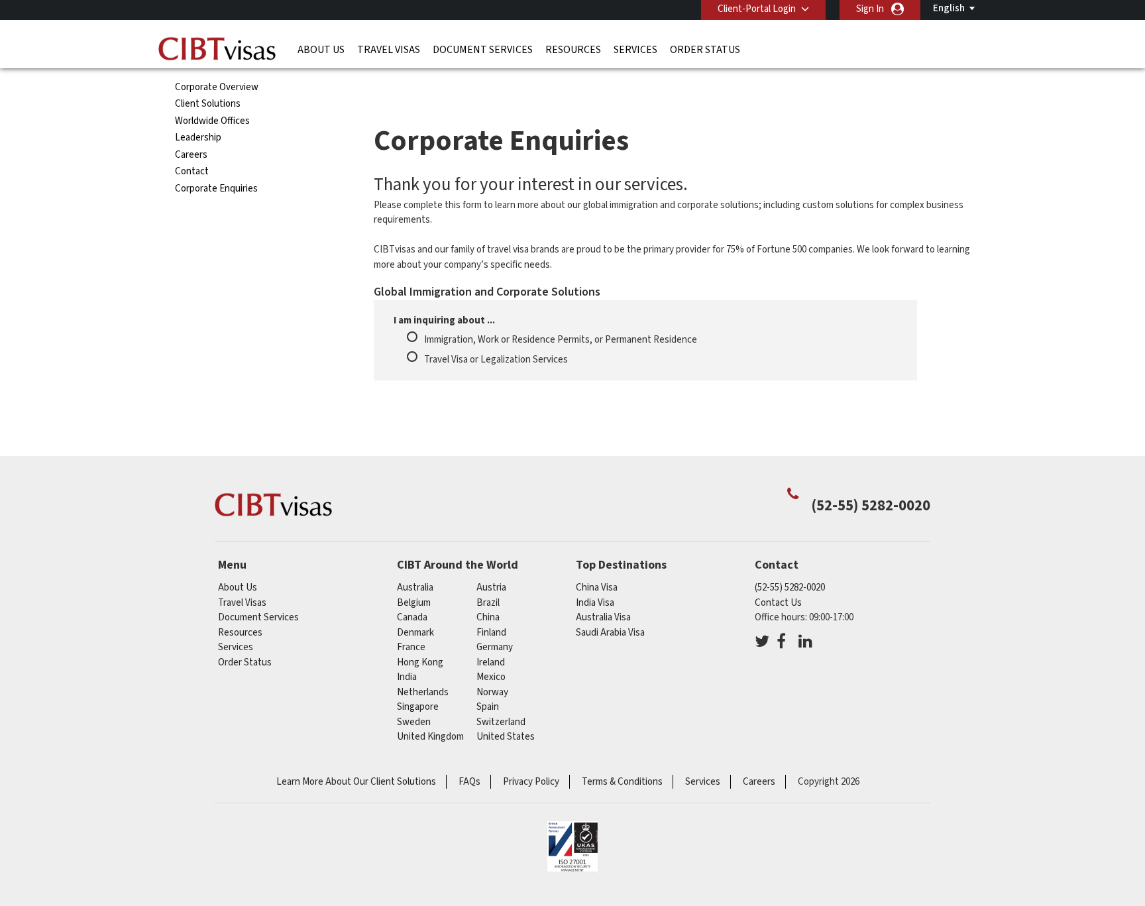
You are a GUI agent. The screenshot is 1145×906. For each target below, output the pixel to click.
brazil (488, 603)
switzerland (500, 722)
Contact (192, 171)
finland (491, 633)
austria (491, 588)
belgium (414, 603)
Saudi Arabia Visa (610, 633)
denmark (415, 633)
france (411, 647)
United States (505, 737)
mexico (491, 677)
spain (487, 707)
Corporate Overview (216, 87)
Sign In (870, 9)
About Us (321, 49)
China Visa (597, 588)
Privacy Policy (531, 782)
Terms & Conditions (622, 782)
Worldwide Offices (212, 121)
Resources (573, 49)
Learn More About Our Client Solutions (356, 782)
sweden (414, 722)
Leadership (198, 137)
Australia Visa (603, 617)
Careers (191, 155)
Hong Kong (420, 662)
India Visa (595, 603)
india (407, 677)
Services (635, 49)
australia (415, 588)
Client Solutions (208, 104)
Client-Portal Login (757, 9)
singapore (418, 707)
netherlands (423, 692)
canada (412, 617)
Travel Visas (388, 49)
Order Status (705, 49)
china (488, 617)
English (949, 8)
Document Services (483, 49)
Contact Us (778, 603)
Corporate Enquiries (216, 189)
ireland (490, 662)
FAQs (469, 782)
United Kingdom (430, 737)
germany (494, 647)
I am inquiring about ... (444, 320)
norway (492, 692)
